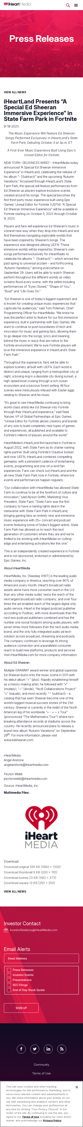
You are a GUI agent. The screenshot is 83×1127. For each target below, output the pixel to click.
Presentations (22, 980)
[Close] (77, 1087)
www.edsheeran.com (18, 740)
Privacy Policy (52, 1120)
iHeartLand (58, 471)
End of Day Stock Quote (29, 990)
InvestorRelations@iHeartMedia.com (33, 930)
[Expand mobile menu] (76, 5)
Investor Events (23, 975)
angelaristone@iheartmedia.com (26, 765)
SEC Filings (20, 985)
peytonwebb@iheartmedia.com (25, 779)
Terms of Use (41, 1073)
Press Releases (23, 969)
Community (41, 1064)
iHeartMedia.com (22, 655)
